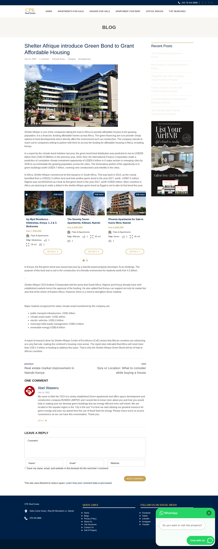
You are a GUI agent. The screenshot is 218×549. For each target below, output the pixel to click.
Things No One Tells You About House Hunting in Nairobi (167, 78)
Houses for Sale (100, 11)
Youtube (145, 524)
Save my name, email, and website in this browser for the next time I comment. (68, 468)
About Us (88, 522)
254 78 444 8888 (189, 2)
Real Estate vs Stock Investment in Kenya (169, 67)
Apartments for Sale (71, 11)
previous (49, 368)
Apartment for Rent (128, 11)
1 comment (44, 59)
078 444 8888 (35, 518)
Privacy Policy (90, 519)
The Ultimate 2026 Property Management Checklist (165, 112)
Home (49, 11)
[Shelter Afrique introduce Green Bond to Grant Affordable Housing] (71, 95)
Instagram (146, 522)
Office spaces (154, 11)
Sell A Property (90, 530)
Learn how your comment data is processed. (89, 483)
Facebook (146, 513)
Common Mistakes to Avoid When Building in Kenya (169, 101)
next (121, 368)
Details (52, 251)
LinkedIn (145, 519)
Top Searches (177, 11)
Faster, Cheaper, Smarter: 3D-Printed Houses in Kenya (167, 89)
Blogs (86, 516)
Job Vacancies (90, 524)
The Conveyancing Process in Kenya (167, 55)
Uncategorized (84, 59)
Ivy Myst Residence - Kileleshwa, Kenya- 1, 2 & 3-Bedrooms (41, 223)
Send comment (135, 478)
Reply (41, 421)
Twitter (145, 516)
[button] (208, 512)
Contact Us (89, 527)
